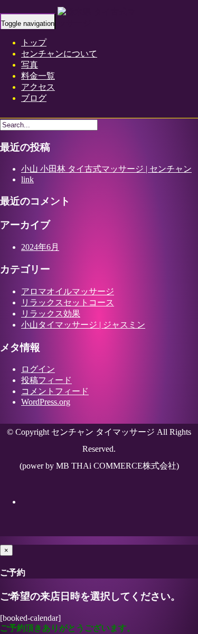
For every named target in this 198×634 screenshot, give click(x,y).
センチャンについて (59, 53)
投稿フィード (46, 380)
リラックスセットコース (67, 302)
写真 (29, 64)
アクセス (38, 86)
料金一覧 (38, 75)
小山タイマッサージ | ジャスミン (83, 324)
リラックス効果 (50, 313)
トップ (33, 42)
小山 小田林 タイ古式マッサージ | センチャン (106, 168)
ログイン (38, 369)
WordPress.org (45, 401)
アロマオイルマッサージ (67, 291)
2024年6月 (40, 247)
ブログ (33, 98)
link (27, 179)
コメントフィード (55, 391)
